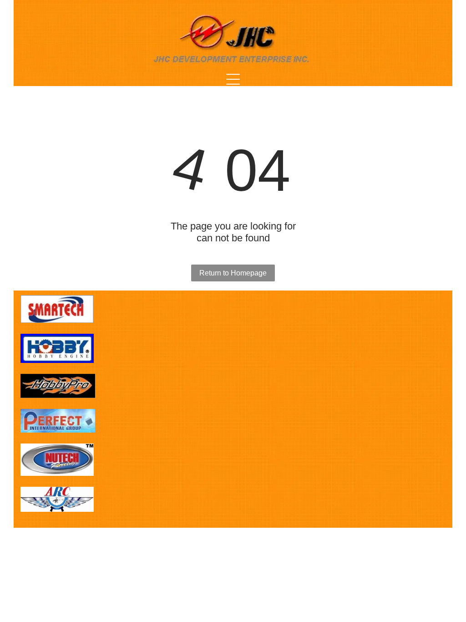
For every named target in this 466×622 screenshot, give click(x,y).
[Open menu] (233, 79)
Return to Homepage (233, 273)
